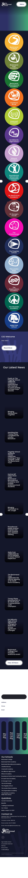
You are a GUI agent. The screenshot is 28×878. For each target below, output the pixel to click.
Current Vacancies (6, 801)
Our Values (4, 808)
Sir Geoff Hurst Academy (8, 778)
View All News (13, 663)
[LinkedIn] (3, 837)
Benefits (3, 803)
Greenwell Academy (7, 769)
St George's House (6, 781)
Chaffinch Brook (6, 766)
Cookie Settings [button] (5, 849)
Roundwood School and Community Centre (13, 776)
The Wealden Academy (8, 793)
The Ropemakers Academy (9, 790)
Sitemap (3, 845)
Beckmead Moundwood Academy (11, 764)
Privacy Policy (4, 847)
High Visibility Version (6, 842)
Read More (8, 348)
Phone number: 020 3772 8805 (8, 823)
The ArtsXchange (6, 783)
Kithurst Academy (6, 774)
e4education (9, 854)
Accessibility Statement (7, 843)
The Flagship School (7, 786)
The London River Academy (9, 788)
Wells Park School (6, 794)
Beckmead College (6, 759)
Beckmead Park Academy (8, 762)
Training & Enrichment (7, 805)
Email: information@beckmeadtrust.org (10, 825)
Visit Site (5, 713)
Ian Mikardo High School (8, 771)
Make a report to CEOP (7, 810)
